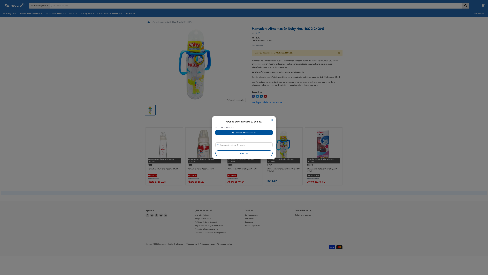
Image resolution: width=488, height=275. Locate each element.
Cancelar (244, 153)
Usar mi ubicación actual (245, 133)
